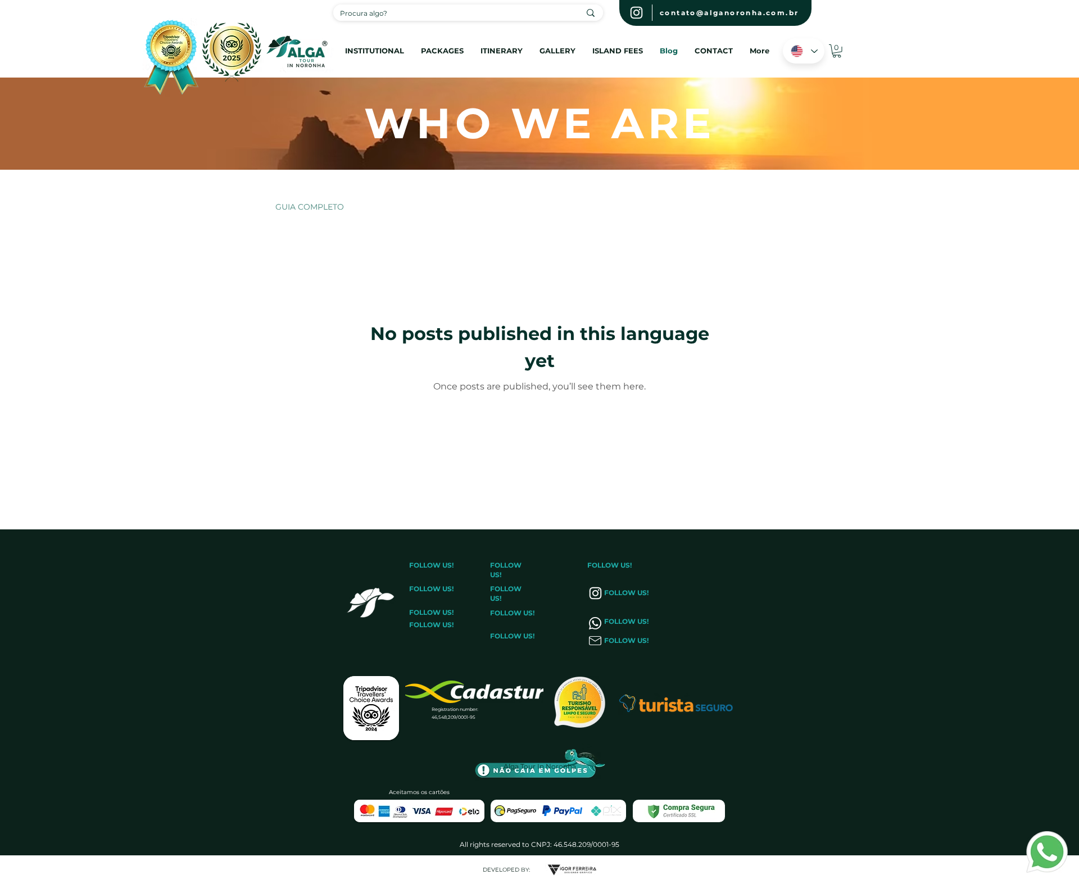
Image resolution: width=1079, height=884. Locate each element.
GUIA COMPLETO (309, 207)
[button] (617, 49)
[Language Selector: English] (803, 51)
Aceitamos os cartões (419, 792)
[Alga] (636, 12)
